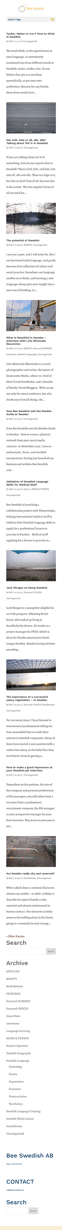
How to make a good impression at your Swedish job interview (29, 769)
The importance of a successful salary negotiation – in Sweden (27, 698)
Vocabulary (16, 1104)
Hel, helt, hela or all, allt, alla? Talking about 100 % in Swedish (27, 141)
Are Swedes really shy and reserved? (30, 873)
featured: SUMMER (42, 348)
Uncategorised (30, 41)
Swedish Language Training (23, 1111)
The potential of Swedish (22, 240)
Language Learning (18, 1031)
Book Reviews (14, 986)
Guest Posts (13, 1016)
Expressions (16, 1081)
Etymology (15, 1067)
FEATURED (13, 994)
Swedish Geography (27, 354)
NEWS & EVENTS (39, 489)
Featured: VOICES (32, 592)
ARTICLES (13, 971)
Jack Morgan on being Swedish (26, 587)
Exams (27, 489)
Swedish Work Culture (20, 1119)
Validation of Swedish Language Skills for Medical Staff (27, 483)
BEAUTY (28, 244)
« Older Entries (15, 936)
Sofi (11, 41)
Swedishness (48, 704)
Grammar (15, 1089)
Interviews (11, 354)
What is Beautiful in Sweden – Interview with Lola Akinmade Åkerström (26, 340)
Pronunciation (18, 1096)
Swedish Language (17, 1061)
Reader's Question (17, 1046)
